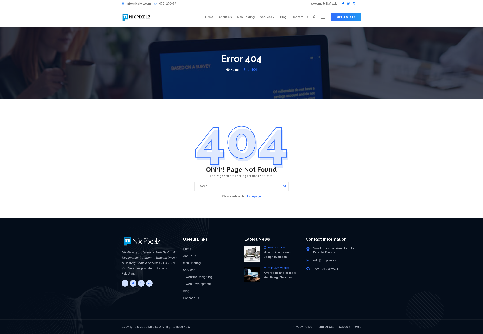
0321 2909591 (168, 3)
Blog (283, 17)
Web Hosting (246, 17)
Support (344, 327)
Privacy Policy (302, 327)
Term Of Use (325, 327)
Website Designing (199, 277)
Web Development (198, 284)
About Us (225, 17)
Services (266, 17)
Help (358, 327)
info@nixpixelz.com (138, 3)
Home (209, 17)
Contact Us (300, 17)
